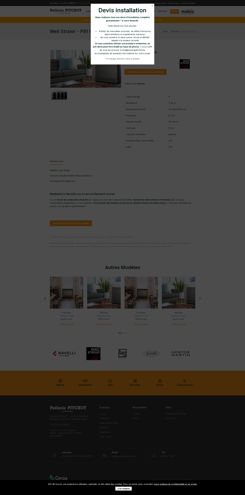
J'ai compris (123, 488)
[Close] (152, 6)
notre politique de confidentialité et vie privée (175, 484)
